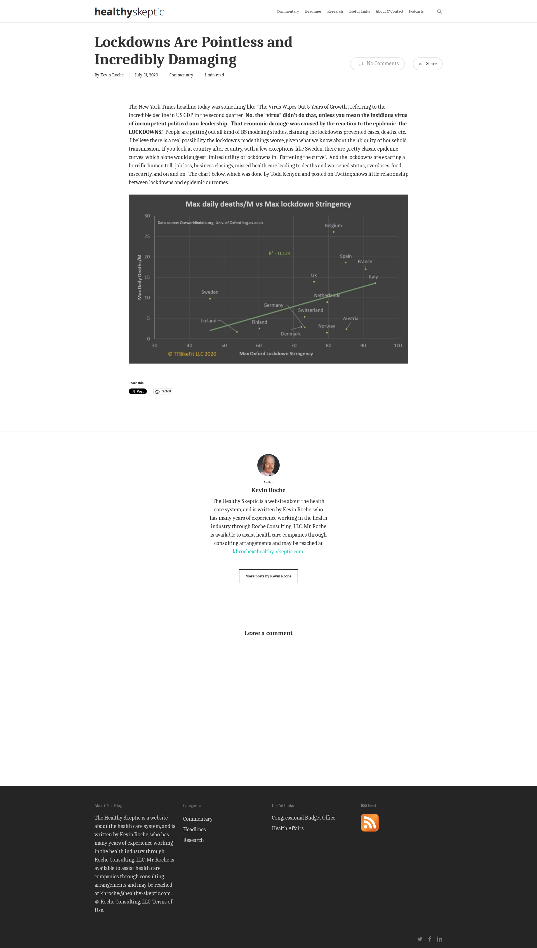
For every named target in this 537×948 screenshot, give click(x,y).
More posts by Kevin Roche (268, 576)
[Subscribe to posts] (370, 834)
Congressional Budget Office (303, 817)
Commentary (181, 75)
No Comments (382, 63)
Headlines (194, 829)
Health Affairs (288, 828)
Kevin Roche (112, 75)
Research (193, 840)
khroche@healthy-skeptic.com (268, 551)
